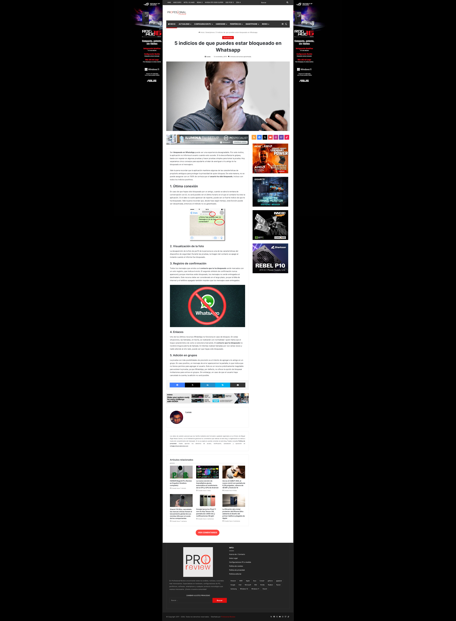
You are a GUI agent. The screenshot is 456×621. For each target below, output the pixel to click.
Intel (240, 585)
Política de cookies (236, 566)
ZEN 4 (238, 2)
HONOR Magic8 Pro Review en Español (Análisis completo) (181, 483)
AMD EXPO (177, 2)
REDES (264, 24)
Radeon (270, 585)
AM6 (169, 2)
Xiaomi (265, 589)
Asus (254, 581)
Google (232, 585)
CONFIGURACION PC (202, 24)
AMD (241, 581)
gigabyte (279, 581)
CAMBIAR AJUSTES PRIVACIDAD (198, 595)
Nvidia (262, 585)
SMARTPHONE (251, 24)
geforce (270, 581)
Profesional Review (228, 617)
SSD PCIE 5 (230, 2)
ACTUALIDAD (184, 24)
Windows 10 (244, 589)
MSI (255, 585)
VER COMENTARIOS (207, 532)
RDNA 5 (200, 2)
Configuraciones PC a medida (240, 562)
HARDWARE (220, 24)
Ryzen (278, 585)
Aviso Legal (233, 558)
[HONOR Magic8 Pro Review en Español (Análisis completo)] (181, 472)
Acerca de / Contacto (237, 554)
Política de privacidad (237, 570)
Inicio (202, 32)
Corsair (262, 581)
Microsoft (248, 585)
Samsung (233, 589)
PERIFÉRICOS (235, 24)
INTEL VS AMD (189, 2)
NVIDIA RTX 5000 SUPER (214, 2)
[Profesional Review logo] (176, 13)
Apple (248, 581)
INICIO (172, 24)
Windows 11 (255, 589)
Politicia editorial (235, 574)
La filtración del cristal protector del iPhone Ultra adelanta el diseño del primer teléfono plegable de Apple (233, 513)
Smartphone (210, 32)
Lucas (208, 56)
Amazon (233, 581)
